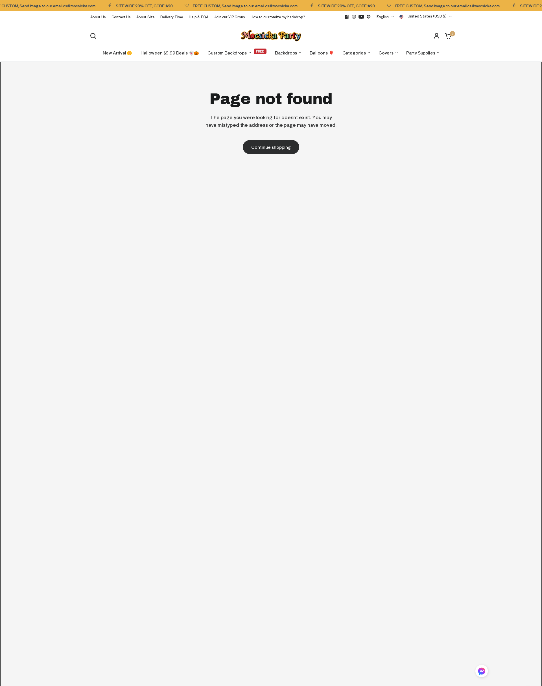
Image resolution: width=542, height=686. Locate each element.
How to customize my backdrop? (278, 16)
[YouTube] (361, 16)
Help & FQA (198, 16)
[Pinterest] (368, 16)
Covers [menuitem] (386, 53)
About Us (98, 16)
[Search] (94, 36)
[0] (447, 36)
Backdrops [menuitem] (286, 53)
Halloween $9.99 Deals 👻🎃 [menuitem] (170, 53)
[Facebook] (346, 16)
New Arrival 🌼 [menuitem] (117, 53)
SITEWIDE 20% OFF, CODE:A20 (131, 5)
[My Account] (436, 36)
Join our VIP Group (229, 16)
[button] (481, 672)
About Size (145, 16)
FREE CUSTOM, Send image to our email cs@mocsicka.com (232, 5)
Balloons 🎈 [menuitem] (322, 53)
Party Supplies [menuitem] (420, 53)
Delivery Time (171, 16)
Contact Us (121, 16)
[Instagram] (354, 16)
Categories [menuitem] (354, 53)
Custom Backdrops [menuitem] (226, 53)
